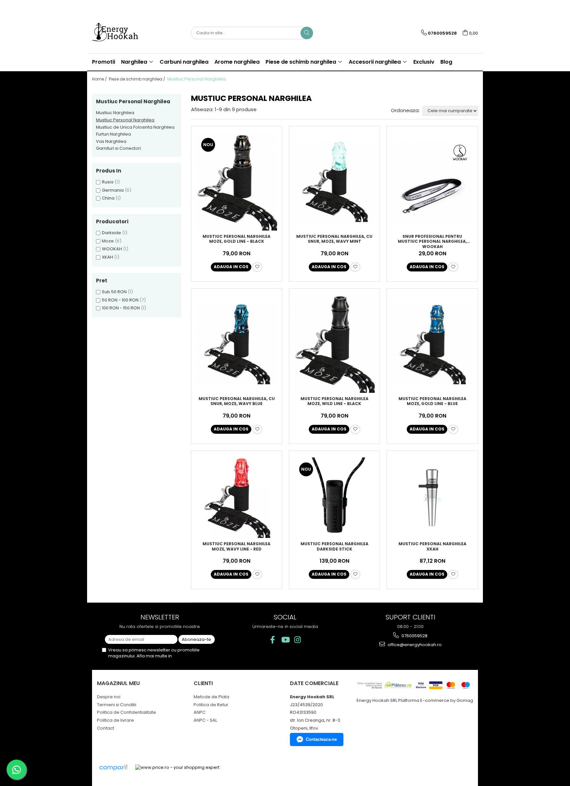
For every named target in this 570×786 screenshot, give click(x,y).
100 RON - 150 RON (121, 308)
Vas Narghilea (111, 141)
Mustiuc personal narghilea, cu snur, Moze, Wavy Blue (237, 401)
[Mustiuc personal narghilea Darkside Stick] (334, 497)
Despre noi (108, 697)
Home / (100, 79)
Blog (446, 62)
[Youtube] (285, 639)
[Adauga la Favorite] (257, 267)
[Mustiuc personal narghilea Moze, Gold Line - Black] (236, 182)
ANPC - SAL (205, 720)
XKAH (107, 257)
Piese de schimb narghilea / (137, 79)
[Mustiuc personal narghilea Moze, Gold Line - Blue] (432, 343)
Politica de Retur (211, 705)
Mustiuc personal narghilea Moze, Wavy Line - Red (236, 546)
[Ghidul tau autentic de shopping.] (113, 768)
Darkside (111, 233)
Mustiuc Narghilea (115, 113)
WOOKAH (112, 249)
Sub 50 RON (114, 292)
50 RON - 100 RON (120, 300)
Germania (113, 190)
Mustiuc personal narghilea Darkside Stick (334, 546)
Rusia (107, 182)
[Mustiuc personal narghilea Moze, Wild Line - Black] (334, 344)
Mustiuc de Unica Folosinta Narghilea (135, 127)
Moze (108, 241)
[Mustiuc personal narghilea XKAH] (432, 497)
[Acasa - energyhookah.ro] (125, 33)
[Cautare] (307, 33)
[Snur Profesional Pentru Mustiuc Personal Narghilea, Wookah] (432, 181)
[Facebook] (272, 639)
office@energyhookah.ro (414, 645)
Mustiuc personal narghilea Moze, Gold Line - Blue (432, 401)
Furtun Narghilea (113, 134)
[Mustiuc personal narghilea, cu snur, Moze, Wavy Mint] (334, 181)
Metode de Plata (211, 697)
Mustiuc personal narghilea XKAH (432, 546)
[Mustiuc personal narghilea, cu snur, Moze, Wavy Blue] (236, 343)
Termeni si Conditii (116, 705)
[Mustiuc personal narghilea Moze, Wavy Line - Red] (236, 497)
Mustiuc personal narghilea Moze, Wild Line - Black (334, 401)
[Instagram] (297, 639)
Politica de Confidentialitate (126, 712)
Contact (105, 728)
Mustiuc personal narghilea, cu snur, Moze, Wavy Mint (334, 239)
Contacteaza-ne (321, 739)
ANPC (200, 712)
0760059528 (414, 636)
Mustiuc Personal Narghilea (125, 120)
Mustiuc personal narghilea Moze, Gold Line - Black (236, 239)
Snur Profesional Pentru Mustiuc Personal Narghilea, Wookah (432, 241)
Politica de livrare (115, 720)
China (108, 198)
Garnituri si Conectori (118, 148)
